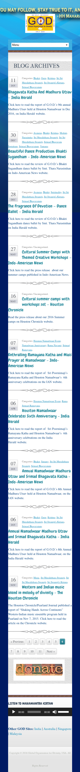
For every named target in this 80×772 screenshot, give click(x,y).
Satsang (45, 461)
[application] (40, 712)
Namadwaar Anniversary (34, 345)
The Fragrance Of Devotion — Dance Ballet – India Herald (37, 208)
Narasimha (27, 137)
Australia (49, 729)
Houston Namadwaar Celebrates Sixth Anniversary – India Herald (38, 416)
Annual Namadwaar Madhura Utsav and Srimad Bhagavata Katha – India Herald (38, 536)
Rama (64, 401)
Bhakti (36, 78)
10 (32, 651)
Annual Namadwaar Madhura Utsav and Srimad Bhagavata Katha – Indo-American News (39, 476)
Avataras (37, 132)
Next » (51, 651)
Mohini (63, 132)
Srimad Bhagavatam (32, 87)
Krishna (51, 78)
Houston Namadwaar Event (47, 340)
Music (36, 577)
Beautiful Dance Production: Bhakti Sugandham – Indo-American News (37, 153)
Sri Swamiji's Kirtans (54, 82)
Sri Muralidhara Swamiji (46, 137)
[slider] (64, 711)
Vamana (44, 146)
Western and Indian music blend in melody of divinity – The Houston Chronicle (36, 592)
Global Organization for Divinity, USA (40, 26)
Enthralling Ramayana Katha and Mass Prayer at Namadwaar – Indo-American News (40, 360)
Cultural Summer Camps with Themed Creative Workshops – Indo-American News (39, 257)
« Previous (17, 641)
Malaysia (16, 733)
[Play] (14, 712)
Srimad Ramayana (31, 405)
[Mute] (54, 712)
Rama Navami (54, 345)
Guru (43, 78)
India (37, 729)
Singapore (64, 729)
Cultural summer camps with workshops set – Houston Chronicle (39, 304)
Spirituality (56, 192)
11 (40, 651)
